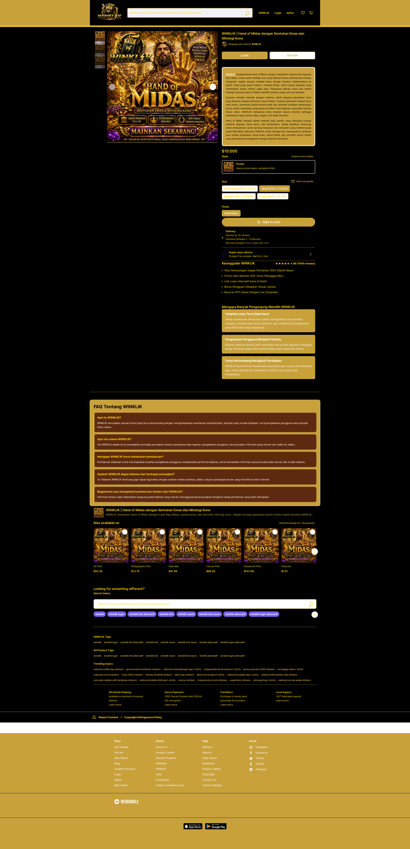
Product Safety (211, 768)
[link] (100, 614)
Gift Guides (121, 747)
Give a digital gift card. (257, 242)
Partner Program (166, 758)
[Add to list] (124, 532)
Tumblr (260, 763)
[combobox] (190, 12)
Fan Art (118, 752)
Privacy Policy (141, 809)
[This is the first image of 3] (112, 87)
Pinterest (261, 769)
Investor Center (165, 752)
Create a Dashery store (170, 785)
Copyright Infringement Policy (143, 717)
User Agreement (122, 809)
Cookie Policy (158, 809)
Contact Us (209, 779)
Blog (117, 763)
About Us (161, 747)
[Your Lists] (303, 13)
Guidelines (208, 763)
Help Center (209, 758)
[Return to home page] (109, 13)
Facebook (262, 752)
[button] (100, 36)
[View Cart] (311, 13)
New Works (121, 758)
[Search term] (248, 13)
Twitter (260, 758)
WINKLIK (230, 74)
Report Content (108, 717)
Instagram (262, 747)
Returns (207, 752)
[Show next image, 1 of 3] (213, 87)
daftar (118, 779)
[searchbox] (205, 604)
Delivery (207, 747)
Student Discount (124, 768)
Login (117, 774)
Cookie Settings (212, 785)
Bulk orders (121, 785)
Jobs (159, 774)
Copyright (208, 774)
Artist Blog (162, 779)
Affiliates (161, 763)
